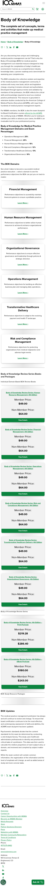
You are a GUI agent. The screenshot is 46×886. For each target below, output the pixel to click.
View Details (22, 420)
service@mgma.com (8, 852)
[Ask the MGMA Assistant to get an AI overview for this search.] (38, 882)
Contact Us (5, 813)
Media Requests (7, 821)
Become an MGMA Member (11, 819)
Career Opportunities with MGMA (14, 816)
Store (3, 824)
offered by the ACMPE (33, 113)
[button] (37, 9)
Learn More (23, 203)
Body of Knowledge (15, 42)
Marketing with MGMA (9, 832)
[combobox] (16, 9)
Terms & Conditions (8, 837)
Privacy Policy (6, 840)
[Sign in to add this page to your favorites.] (2, 47)
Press (3, 829)
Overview (4, 811)
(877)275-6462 (6, 845)
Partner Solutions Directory (11, 827)
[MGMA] (12, 3)
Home (3, 42)
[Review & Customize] (3, 882)
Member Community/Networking (13, 835)
